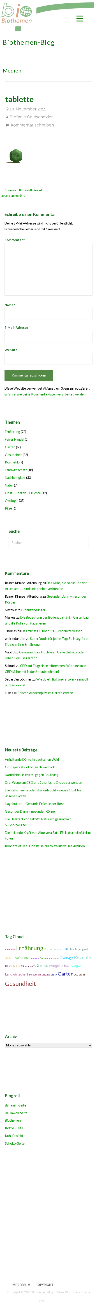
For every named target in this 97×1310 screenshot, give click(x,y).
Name (10, 305)
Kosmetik (12, 462)
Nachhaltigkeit (15, 478)
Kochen (48, 949)
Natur (9, 485)
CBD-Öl (15, 965)
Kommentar (15, 240)
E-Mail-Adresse (17, 328)
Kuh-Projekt (14, 1136)
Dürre (43, 958)
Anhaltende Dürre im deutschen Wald (32, 759)
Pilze (8, 508)
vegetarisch (61, 965)
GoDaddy (51, 1301)
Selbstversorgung (39, 974)
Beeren (35, 958)
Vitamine (10, 949)
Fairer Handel (14, 439)
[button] (80, 19)
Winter (58, 949)
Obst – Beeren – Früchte (23, 493)
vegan (77, 965)
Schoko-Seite (15, 1143)
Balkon (9, 958)
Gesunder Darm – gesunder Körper (30, 811)
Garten (10, 447)
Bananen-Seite (15, 1105)
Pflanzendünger (34, 610)
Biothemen (13, 1120)
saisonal (22, 957)
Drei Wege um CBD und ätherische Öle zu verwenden (43, 782)
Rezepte (82, 957)
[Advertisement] (48, 1215)
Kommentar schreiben (32, 125)
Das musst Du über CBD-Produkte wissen (51, 631)
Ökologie (11, 501)
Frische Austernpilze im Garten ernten (45, 693)
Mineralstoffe (28, 966)
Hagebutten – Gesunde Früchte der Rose (35, 804)
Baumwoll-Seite (16, 1113)
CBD (66, 949)
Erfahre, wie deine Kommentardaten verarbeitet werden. (45, 394)
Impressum (21, 1285)
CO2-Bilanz (79, 974)
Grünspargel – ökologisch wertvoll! (30, 767)
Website (11, 350)
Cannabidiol (53, 958)
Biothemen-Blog (29, 42)
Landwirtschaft (16, 470)
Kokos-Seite (14, 1128)
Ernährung (12, 432)
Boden (54, 974)
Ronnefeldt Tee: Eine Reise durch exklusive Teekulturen (45, 846)
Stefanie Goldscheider (31, 117)
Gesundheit (13, 455)
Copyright (44, 1285)
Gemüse (44, 965)
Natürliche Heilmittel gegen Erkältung (31, 775)
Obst (8, 965)
